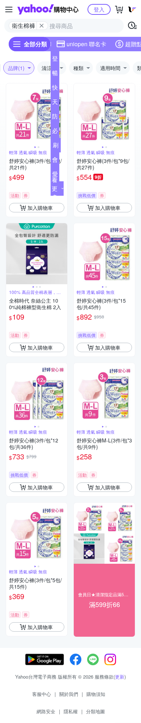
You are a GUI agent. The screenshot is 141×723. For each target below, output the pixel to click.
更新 (119, 676)
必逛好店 (55, 132)
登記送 (55, 60)
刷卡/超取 (55, 146)
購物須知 (95, 693)
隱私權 (71, 711)
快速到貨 (55, 89)
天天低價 (55, 103)
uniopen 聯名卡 (86, 44)
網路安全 (46, 711)
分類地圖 (95, 711)
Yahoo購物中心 (47, 9)
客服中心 (41, 693)
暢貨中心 (55, 74)
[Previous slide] (11, 114)
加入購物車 (40, 207)
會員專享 (55, 161)
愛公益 (55, 175)
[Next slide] (62, 114)
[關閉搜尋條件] (41, 25)
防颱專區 (55, 118)
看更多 (54, 188)
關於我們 (68, 693)
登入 (99, 9)
